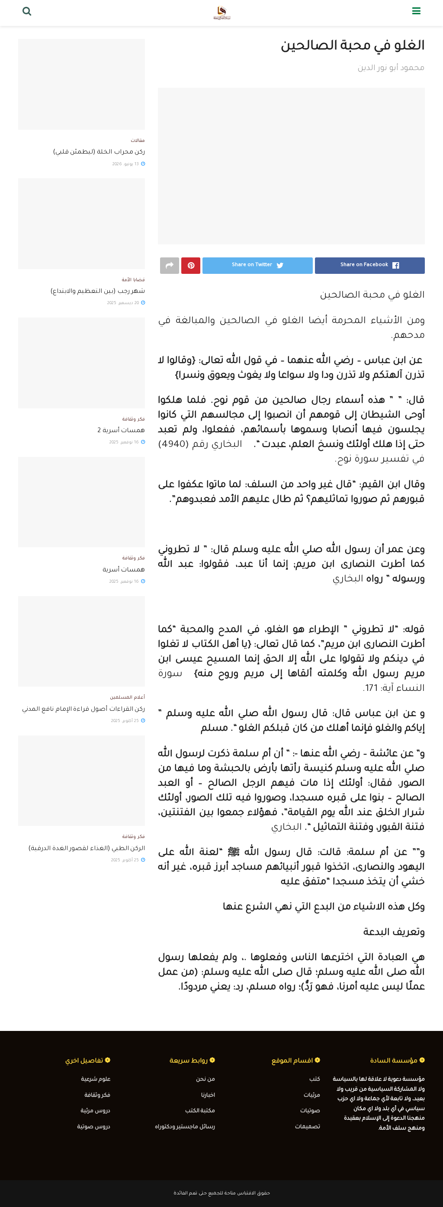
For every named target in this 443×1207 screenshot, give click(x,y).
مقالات (138, 141)
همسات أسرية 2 (121, 431)
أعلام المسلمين (127, 697)
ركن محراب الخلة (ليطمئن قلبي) (99, 152)
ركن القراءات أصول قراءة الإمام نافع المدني (83, 709)
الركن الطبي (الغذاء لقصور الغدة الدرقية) (86, 849)
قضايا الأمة (133, 280)
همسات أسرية (124, 570)
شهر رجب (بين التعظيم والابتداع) (97, 292)
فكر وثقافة (133, 419)
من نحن (205, 1080)
